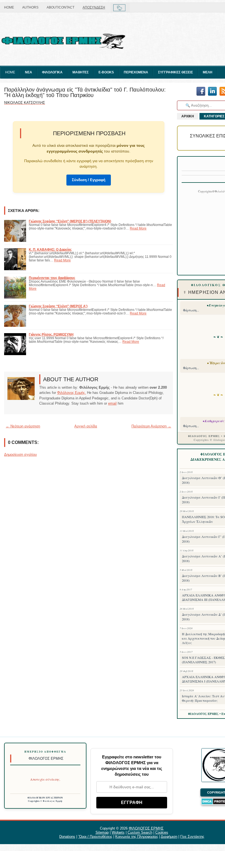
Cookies (161, 832)
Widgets (118, 832)
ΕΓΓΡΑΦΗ (131, 802)
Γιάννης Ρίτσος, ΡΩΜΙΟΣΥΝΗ (51, 334)
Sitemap (102, 832)
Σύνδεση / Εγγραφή (88, 180)
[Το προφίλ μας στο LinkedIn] (212, 91)
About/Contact (60, 7)
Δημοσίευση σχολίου (20, 454)
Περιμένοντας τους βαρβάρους (52, 278)
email (112, 403)
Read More (138, 228)
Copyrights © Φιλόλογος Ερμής (45, 801)
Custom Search (140, 832)
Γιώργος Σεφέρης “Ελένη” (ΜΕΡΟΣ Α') (58, 306)
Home (9, 7)
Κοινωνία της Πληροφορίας (136, 837)
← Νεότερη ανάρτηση (23, 426)
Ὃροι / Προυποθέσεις (95, 837)
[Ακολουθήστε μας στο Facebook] (200, 91)
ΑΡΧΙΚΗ (187, 116)
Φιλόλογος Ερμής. (71, 393)
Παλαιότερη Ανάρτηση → (151, 426)
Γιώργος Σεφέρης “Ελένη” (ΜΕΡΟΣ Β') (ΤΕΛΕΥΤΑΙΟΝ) (70, 221)
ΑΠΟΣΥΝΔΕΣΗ (94, 7)
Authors (30, 7)
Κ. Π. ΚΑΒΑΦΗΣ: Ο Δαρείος (50, 249)
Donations (67, 837)
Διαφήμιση (169, 837)
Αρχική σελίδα (85, 426)
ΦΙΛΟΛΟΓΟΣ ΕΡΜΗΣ (146, 828)
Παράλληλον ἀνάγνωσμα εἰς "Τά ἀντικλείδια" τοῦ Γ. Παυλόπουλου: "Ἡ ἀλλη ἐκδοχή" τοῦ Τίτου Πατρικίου (85, 92)
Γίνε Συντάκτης (192, 837)
